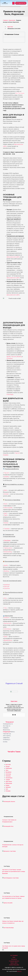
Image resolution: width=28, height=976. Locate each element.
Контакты (14, 959)
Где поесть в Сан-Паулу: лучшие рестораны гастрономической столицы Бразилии (13, 871)
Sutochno (7, 588)
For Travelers (14, 955)
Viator (5, 513)
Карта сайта (14, 963)
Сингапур (8, 774)
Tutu (5, 608)
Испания (8, 791)
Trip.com (6, 473)
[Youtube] (15, 715)
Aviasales (6, 476)
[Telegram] (13, 715)
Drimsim (6, 494)
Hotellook (7, 584)
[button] (13, 3)
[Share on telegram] (3, 687)
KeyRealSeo (19, 971)
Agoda (8, 356)
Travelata (6, 528)
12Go (5, 598)
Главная (5, 20)
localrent (6, 617)
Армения (8, 787)
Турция (8, 779)
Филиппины (9, 777)
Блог (14, 957)
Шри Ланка (9, 781)
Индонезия (12, 20)
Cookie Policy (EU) (14, 964)
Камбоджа (9, 768)
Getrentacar (7, 629)
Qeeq (5, 636)
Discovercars (7, 623)
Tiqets (5, 515)
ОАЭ (7, 789)
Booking (19, 356)
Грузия (7, 766)
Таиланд (8, 776)
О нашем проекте (14, 961)
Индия (7, 785)
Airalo (5, 490)
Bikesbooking (8, 640)
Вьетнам (8, 764)
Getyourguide (8, 507)
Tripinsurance (8, 548)
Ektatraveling (8, 551)
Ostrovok (6, 586)
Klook (5, 504)
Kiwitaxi (6, 523)
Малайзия (8, 772)
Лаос (7, 770)
